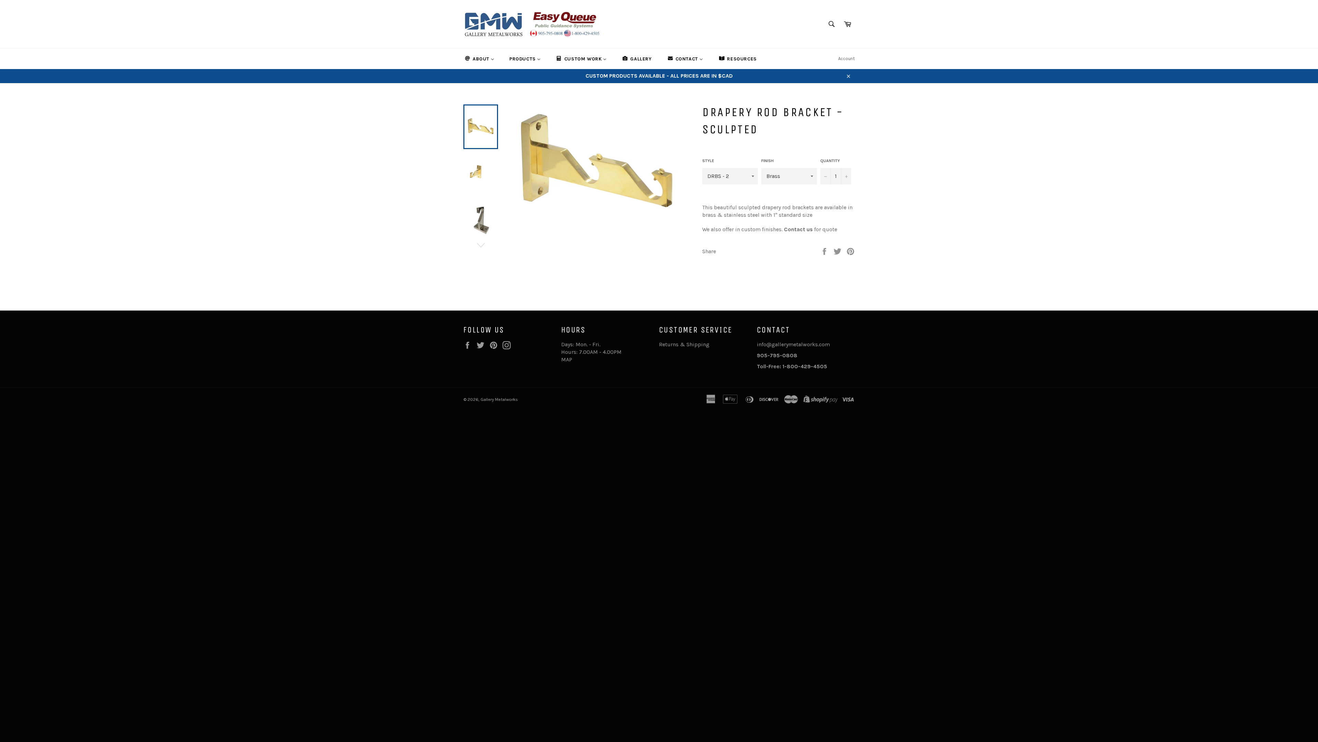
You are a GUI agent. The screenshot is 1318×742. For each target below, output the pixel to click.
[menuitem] (479, 58)
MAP (566, 359)
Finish (767, 160)
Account (846, 58)
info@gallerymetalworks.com (793, 344)
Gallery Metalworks (499, 399)
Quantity (830, 160)
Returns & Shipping (684, 344)
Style (708, 160)
